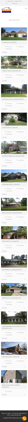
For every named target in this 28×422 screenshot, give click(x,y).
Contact (14, 3)
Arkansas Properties (15, 1)
